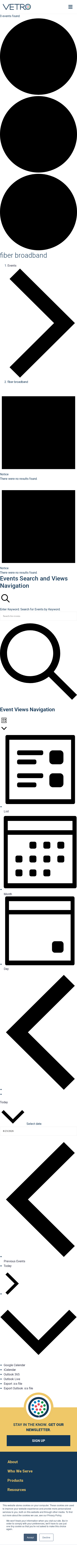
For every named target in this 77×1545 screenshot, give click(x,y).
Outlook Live (12, 1379)
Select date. (34, 1124)
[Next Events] (5, 1094)
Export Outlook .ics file (18, 1388)
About (12, 1462)
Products (15, 1480)
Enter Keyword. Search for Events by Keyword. (30, 609)
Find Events (7, 703)
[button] (56, 7)
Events (11, 265)
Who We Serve (20, 1471)
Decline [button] (46, 1537)
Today (4, 1102)
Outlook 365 (12, 1374)
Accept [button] (30, 1537)
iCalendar (10, 1370)
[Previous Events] (40, 1089)
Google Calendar (14, 1365)
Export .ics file (13, 1383)
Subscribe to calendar (13, 1302)
